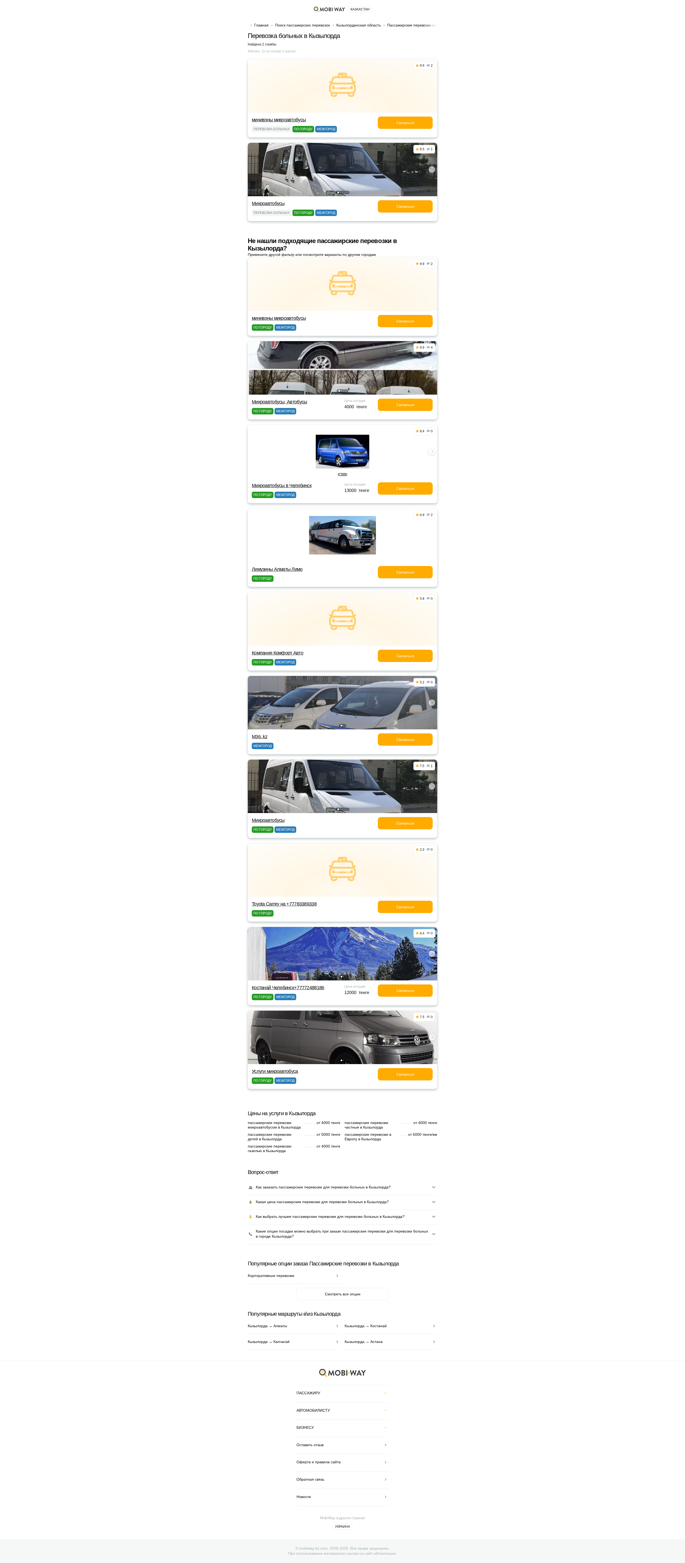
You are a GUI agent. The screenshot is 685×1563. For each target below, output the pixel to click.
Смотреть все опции (342, 1294)
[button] (338, 192)
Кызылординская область (358, 25)
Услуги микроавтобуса (275, 1071)
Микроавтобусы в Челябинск (281, 485)
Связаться (405, 123)
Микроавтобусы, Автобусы (279, 402)
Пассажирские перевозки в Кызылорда (421, 25)
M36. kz (259, 736)
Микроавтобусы (268, 203)
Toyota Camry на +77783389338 (284, 904)
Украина (342, 1527)
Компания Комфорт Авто (277, 653)
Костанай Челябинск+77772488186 (288, 987)
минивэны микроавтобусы (279, 119)
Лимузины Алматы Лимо (277, 569)
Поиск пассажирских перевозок (302, 25)
